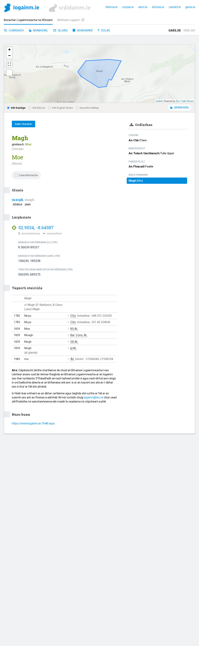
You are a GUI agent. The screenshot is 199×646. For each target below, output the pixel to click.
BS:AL (74, 328)
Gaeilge (174, 30)
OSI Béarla (38, 107)
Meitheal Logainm (69, 20)
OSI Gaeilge (18, 107)
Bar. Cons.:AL (78, 335)
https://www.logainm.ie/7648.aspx (33, 423)
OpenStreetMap (89, 107)
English (189, 30)
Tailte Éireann (187, 100)
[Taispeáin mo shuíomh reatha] (9, 73)
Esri (178, 100)
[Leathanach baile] (21, 8)
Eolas (105, 30)
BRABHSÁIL (181, 107)
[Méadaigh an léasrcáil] (9, 64)
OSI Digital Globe (62, 107)
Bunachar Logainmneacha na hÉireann (28, 20)
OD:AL (74, 341)
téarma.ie (111, 7)
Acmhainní (84, 30)
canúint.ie (175, 7)
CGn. (73, 315)
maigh (17, 199)
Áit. (72, 359)
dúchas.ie (158, 7)
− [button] (9, 55)
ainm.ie (142, 7)
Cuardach (16, 30)
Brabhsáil (40, 30)
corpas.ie (128, 7)
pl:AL (73, 348)
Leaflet (159, 100)
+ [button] (9, 49)
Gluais (62, 30)
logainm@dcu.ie (93, 397)
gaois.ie (190, 7)
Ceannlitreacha (28, 175)
